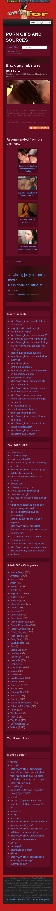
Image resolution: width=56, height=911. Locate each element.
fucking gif (15, 846)
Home (10, 47)
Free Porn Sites (38, 878)
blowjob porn (16, 483)
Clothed (14, 607)
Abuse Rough (17, 572)
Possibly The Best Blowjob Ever (27, 221)
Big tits (13, 597)
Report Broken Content (39, 128)
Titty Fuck (15, 720)
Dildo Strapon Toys (20, 621)
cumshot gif (16, 786)
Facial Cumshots (19, 628)
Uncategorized (17, 723)
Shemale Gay (17, 692)
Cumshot (15, 614)
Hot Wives (15, 657)
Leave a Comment (13, 262)
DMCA (34, 900)
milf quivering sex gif (20, 405)
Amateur (14, 575)
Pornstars (15, 685)
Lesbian (14, 664)
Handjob (14, 653)
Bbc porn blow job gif (20, 377)
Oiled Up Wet (17, 678)
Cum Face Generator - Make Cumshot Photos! (27, 248)
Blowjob (14, 600)
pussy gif (15, 818)
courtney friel (16, 533)
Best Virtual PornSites (40, 1)
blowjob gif (15, 811)
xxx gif (13, 842)
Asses (13, 586)
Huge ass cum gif (19, 494)
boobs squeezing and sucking (25, 352)
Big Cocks (15, 593)
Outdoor (14, 681)
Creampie (15, 611)
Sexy (13, 688)
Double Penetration (20, 625)
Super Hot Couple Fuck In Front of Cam (27, 194)
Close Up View (18, 604)
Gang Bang (16, 639)
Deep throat (16, 618)
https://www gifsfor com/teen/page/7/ (28, 335)
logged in (21, 294)
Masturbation (17, 667)
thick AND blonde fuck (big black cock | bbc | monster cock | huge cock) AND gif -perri (27, 779)
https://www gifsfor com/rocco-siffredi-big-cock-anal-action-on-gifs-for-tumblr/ (28, 398)
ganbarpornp (16, 554)
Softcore (14, 695)
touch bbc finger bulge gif (23, 412)
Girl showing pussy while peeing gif (28, 338)
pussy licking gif (18, 863)
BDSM (13, 590)
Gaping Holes (17, 642)
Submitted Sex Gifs (20, 706)
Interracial (15, 660)
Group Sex (15, 650)
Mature (14, 671)
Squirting (14, 699)
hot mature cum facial (21, 849)
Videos (13, 727)
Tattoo (13, 709)
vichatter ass (16, 452)
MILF (13, 674)
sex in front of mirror (20, 331)
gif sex (13, 853)
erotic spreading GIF (20, 459)
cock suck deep (18, 455)
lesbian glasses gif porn (22, 487)
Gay (12, 646)
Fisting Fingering (18, 632)
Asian (13, 583)
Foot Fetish (16, 635)
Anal (12, 579)
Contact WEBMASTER (16, 900)
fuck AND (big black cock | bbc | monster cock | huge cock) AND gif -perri (28, 804)
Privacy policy (43, 900)
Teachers (15, 713)
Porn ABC (24, 1)
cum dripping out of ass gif (23, 409)
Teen (12, 716)
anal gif (14, 814)
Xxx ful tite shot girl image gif (24, 490)
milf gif (13, 797)
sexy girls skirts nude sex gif (24, 328)
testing (13, 761)
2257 (28, 900)
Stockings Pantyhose (21, 702)
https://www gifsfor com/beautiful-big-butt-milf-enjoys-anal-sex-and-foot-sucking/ (29, 346)
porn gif (14, 765)
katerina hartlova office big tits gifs (27, 543)
